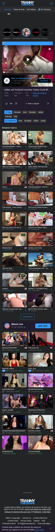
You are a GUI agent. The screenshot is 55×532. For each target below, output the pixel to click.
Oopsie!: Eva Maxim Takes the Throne (38, 227)
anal (24, 112)
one (15, 116)
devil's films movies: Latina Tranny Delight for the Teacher (38, 309)
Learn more (39, 529)
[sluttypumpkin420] (14, 341)
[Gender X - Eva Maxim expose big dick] (40, 282)
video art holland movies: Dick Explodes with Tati (12, 167)
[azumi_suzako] (14, 404)
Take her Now (7, 268)
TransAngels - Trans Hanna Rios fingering (12, 207)
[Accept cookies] (50, 528)
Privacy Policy (26, 520)
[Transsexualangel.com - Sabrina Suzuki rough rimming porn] (40, 262)
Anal (20, 121)
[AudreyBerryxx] (14, 383)
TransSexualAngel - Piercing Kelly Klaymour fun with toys (38, 187)
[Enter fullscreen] (50, 70)
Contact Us (26, 518)
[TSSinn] (14, 180)
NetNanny (37, 512)
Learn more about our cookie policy (38, 509)
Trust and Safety (44, 523)
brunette (32, 112)
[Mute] (6, 49)
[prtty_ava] (40, 362)
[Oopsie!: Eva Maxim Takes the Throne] (40, 221)
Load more (27, 316)
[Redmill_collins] (14, 362)
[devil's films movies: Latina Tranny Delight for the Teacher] (40, 302)
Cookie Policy (13, 520)
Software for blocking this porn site (18, 512)
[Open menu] (3, 3)
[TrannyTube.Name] (27, 3)
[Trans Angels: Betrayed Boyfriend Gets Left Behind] (40, 160)
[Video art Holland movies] (7, 81)
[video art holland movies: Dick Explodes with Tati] (14, 160)
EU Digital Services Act (26, 523)
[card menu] (25, 147)
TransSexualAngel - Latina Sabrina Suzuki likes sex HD (12, 146)
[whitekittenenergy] (40, 383)
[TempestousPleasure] (40, 404)
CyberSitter (46, 512)
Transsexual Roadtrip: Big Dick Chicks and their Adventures (38, 146)
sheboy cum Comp (35, 248)
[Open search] (51, 3)
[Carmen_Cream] (40, 424)
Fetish (36, 121)
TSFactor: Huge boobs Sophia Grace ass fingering (12, 309)
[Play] (27, 59)
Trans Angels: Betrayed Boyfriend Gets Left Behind (38, 167)
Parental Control (9, 523)
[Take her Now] (14, 262)
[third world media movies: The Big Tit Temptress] (40, 201)
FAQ (43, 520)
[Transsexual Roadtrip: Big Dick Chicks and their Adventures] (40, 140)
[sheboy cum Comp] (40, 241)
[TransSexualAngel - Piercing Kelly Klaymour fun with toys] (40, 180)
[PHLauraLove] (40, 341)
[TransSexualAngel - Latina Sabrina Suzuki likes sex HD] (14, 140)
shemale (17, 112)
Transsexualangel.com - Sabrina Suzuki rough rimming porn (38, 268)
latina (40, 112)
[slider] (27, 72)
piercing (8, 116)
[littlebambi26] (14, 241)
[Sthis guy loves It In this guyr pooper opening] (14, 221)
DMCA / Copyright (13, 518)
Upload (36, 520)
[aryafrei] (14, 282)
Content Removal (40, 518)
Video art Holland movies (21, 78)
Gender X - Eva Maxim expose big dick (38, 288)
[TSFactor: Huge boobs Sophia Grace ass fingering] (14, 302)
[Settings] (50, 49)
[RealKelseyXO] (14, 445)
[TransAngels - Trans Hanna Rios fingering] (14, 201)
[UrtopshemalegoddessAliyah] (14, 424)
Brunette (28, 121)
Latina (43, 121)
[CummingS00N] (40, 445)
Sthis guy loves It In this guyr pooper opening (12, 227)
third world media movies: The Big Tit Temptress (38, 207)
